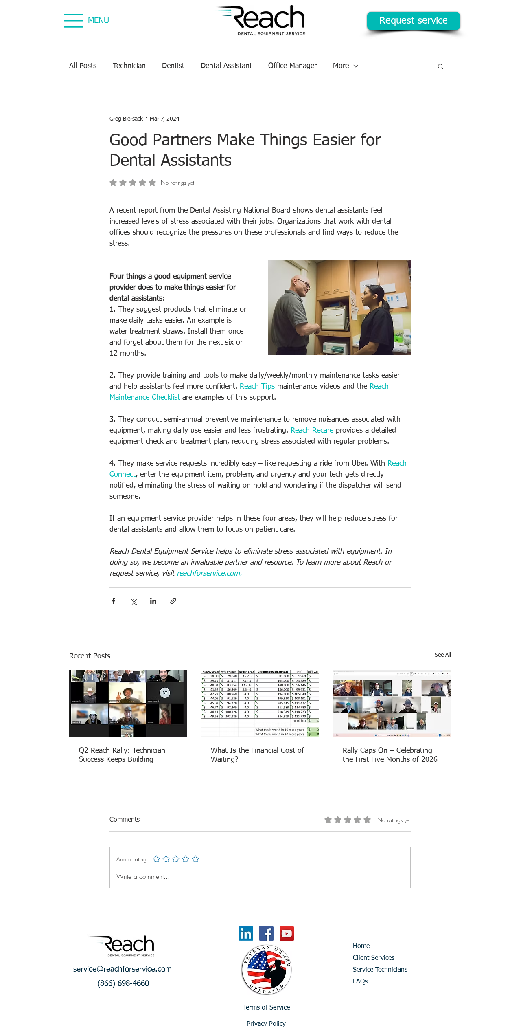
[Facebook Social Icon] (266, 933)
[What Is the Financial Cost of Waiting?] (260, 703)
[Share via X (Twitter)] (133, 601)
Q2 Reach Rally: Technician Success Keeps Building (122, 755)
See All (443, 655)
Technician (129, 66)
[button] (440, 66)
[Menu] (73, 20)
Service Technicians (380, 970)
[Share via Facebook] (113, 601)
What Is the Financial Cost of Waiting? (257, 755)
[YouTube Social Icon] (287, 933)
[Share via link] (173, 601)
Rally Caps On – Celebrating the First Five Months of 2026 (390, 755)
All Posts (82, 66)
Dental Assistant (226, 66)
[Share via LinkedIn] (153, 601)
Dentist (173, 66)
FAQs (360, 982)
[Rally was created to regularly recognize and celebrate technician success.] (128, 703)
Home (361, 946)
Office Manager (292, 66)
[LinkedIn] (246, 933)
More (341, 66)
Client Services (373, 958)
